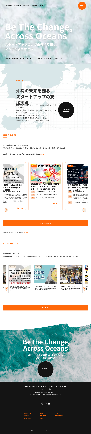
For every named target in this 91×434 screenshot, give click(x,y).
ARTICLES (57, 58)
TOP (8, 58)
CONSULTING (59, 416)
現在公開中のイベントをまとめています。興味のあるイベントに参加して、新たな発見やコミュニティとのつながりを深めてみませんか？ (35, 146)
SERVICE (38, 58)
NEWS (41, 418)
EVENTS (47, 58)
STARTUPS (28, 58)
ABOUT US (16, 58)
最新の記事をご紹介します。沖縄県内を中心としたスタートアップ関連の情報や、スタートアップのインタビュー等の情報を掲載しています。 (41, 254)
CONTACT (58, 413)
